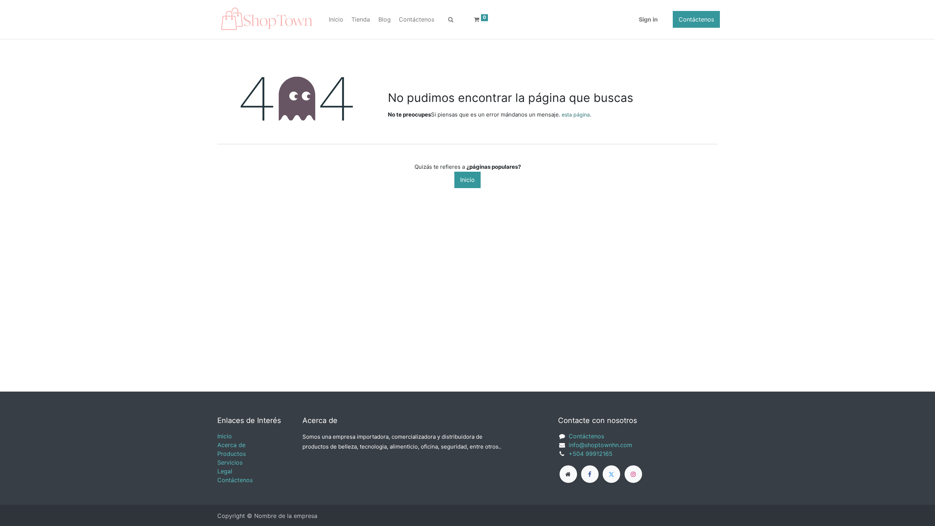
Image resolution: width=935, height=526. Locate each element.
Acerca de (231, 445)
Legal (224, 471)
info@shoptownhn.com (600, 445)
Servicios (230, 462)
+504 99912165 (590, 453)
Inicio (467, 179)
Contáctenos (696, 19)
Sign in (648, 19)
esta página (576, 114)
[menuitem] (336, 19)
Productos (231, 453)
